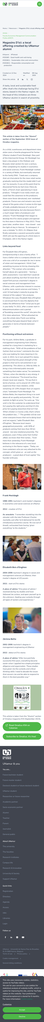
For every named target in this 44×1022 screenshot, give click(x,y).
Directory (6, 896)
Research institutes (11, 857)
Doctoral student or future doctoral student (21, 785)
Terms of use (7, 954)
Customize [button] (7, 1004)
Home (5, 28)
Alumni (6, 812)
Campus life (8, 862)
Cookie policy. (27, 999)
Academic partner (10, 802)
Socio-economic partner (13, 807)
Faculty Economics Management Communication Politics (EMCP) (19, 37)
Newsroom (13, 28)
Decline (22, 1016)
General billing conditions (12, 963)
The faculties (8, 852)
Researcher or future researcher (16, 796)
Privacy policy (22, 954)
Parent (5, 823)
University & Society (11, 873)
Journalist (7, 829)
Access (6, 907)
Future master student (12, 780)
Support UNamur (10, 879)
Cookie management (10, 958)
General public (9, 834)
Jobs (4, 913)
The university (9, 846)
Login (5, 923)
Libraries (6, 918)
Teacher (6, 818)
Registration (8, 891)
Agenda (6, 902)
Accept (22, 1010)
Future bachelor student (13, 775)
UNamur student (10, 791)
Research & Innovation (12, 868)
